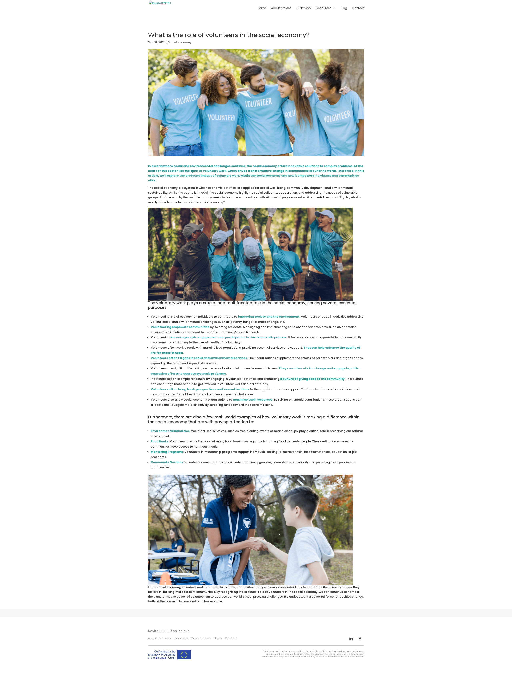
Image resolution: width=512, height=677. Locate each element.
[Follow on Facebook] (360, 639)
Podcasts (183, 638)
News (219, 638)
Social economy (179, 42)
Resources (323, 8)
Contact (358, 8)
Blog (344, 8)
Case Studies (202, 638)
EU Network (303, 8)
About (152, 638)
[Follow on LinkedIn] (351, 639)
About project (281, 8)
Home (261, 8)
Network (167, 638)
